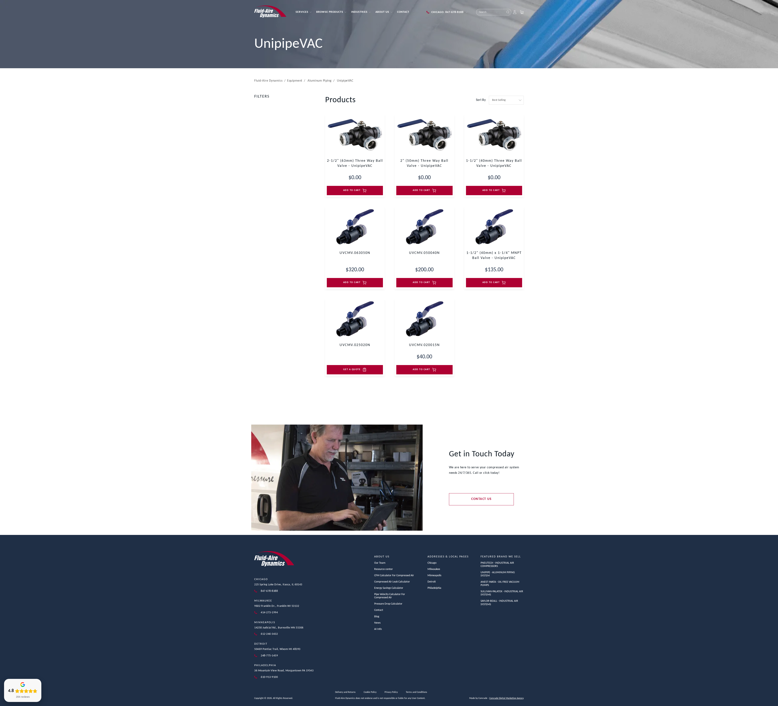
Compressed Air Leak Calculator (392, 581)
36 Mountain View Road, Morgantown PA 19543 (283, 670)
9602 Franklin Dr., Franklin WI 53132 (276, 606)
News (377, 622)
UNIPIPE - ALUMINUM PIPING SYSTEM (498, 574)
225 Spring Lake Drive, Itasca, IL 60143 (278, 584)
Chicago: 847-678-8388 (447, 12)
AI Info (378, 629)
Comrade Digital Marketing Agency (506, 698)
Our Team (379, 562)
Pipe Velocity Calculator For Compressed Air (389, 596)
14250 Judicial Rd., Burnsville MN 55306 (279, 627)
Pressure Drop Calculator (388, 603)
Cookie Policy (370, 692)
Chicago (261, 579)
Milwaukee (263, 600)
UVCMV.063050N (355, 253)
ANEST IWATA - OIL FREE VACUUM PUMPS (500, 583)
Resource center (383, 569)
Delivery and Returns (345, 692)
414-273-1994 (269, 612)
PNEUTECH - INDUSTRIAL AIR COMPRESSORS (497, 564)
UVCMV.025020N (355, 345)
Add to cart (352, 190)
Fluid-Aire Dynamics (268, 80)
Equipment (294, 80)
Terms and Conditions (416, 692)
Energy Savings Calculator (388, 588)
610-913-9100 (269, 677)
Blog (376, 616)
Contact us (481, 499)
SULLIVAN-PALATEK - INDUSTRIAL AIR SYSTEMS (502, 593)
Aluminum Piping (320, 80)
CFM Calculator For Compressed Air (394, 575)
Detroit (260, 643)
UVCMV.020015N (424, 345)
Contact (378, 610)
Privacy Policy (391, 692)
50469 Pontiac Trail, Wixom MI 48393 (277, 649)
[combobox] (490, 12)
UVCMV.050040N (424, 253)
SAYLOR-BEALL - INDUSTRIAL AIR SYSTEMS (499, 603)
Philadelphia (265, 665)
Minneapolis (264, 622)
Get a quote (352, 369)
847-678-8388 (269, 591)
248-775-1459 (269, 655)
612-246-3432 (269, 634)
